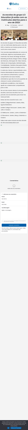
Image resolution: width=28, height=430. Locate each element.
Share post (15, 27)
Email (3, 202)
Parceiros (14, 25)
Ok (8, 428)
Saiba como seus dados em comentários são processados (14, 229)
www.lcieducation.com (12, 122)
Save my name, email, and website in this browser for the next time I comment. (15, 221)
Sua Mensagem (5, 207)
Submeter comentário (14, 225)
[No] (26, 425)
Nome (3, 196)
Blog (8, 25)
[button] (9, 8)
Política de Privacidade (16, 428)
